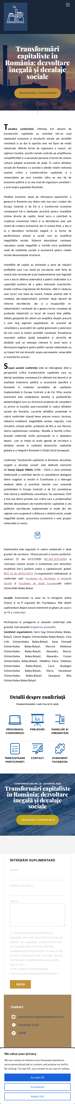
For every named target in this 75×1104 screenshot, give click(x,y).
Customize (37, 1087)
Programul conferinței (38, 93)
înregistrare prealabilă (42, 627)
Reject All (37, 1096)
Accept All (37, 1077)
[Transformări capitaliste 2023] (15, 29)
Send (20, 984)
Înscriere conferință (38, 819)
